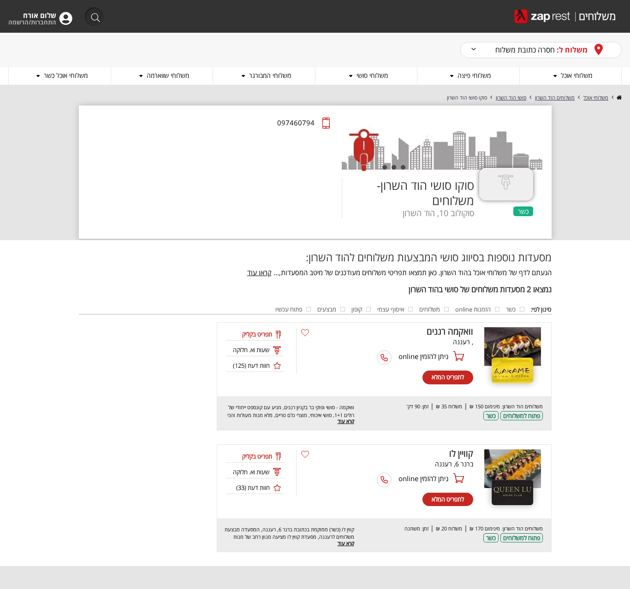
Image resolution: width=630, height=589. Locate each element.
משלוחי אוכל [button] (576, 75)
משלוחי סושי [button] (372, 75)
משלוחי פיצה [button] (474, 75)
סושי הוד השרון (511, 97)
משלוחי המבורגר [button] (270, 75)
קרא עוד (346, 421)
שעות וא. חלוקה (251, 350)
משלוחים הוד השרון (555, 97)
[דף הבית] (618, 97)
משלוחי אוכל (595, 97)
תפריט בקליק (257, 334)
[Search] (91, 17)
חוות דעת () (251, 365)
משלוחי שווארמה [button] (168, 75)
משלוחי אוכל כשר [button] (66, 75)
